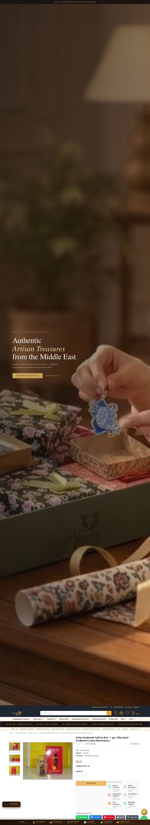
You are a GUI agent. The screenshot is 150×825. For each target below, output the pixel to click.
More (131, 719)
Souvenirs (50, 719)
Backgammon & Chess (80, 719)
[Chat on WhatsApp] (144, 819)
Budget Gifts (113, 719)
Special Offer (64, 719)
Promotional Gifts (73, 729)
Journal (125, 729)
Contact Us (135, 729)
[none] (48, 761)
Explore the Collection (27, 375)
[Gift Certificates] (121, 713)
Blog (118, 729)
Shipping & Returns (27, 729)
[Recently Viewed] (115, 713)
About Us (14, 729)
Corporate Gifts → (53, 375)
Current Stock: (82, 766)
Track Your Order (57, 729)
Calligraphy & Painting (20, 719)
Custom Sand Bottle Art (91, 729)
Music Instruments (99, 719)
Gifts (122, 719)
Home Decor (37, 719)
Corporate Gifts (108, 729)
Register (136, 707)
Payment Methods (42, 729)
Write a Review (134, 744)
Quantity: (79, 771)
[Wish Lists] (127, 713)
